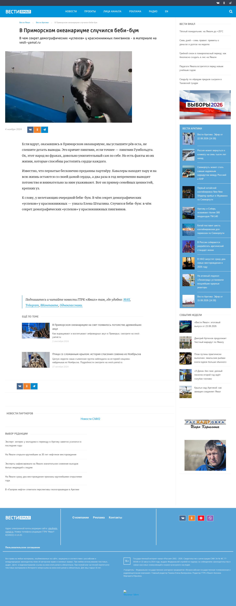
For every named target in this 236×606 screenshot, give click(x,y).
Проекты (90, 11)
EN (166, 11)
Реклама (135, 11)
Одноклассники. (71, 305)
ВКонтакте (49, 305)
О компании (80, 517)
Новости (71, 11)
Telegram (32, 305)
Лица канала (112, 11)
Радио (153, 11)
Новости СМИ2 (90, 418)
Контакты (115, 517)
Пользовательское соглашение (22, 547)
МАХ (126, 300)
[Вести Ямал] (19, 12)
